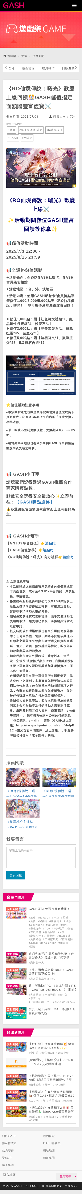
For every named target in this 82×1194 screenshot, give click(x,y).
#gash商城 (63, 935)
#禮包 (64, 925)
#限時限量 (53, 925)
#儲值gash (47, 1052)
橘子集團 (8, 1165)
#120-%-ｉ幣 (37, 1100)
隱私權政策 (9, 1143)
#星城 (64, 917)
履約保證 (49, 1136)
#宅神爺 (43, 921)
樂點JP (7, 1157)
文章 (24, 56)
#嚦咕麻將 (66, 1116)
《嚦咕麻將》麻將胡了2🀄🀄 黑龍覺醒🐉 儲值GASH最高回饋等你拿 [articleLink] (51, 1111)
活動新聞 (38, 56)
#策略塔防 (66, 939)
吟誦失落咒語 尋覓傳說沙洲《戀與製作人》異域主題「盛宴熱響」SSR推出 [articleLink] (51, 957)
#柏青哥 (63, 943)
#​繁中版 (62, 994)
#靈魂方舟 (35, 928)
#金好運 (34, 1052)
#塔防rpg (34, 998)
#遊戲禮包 (35, 932)
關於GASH (9, 1136)
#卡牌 (56, 917)
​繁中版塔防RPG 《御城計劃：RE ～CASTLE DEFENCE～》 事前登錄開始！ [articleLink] (53, 989)
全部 (11, 68)
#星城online (37, 925)
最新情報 (28, 68)
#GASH (13, 138)
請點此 (50, 543)
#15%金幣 (62, 1052)
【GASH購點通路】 (34, 502)
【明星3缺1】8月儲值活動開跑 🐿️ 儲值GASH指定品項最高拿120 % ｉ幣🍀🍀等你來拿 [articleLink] (52, 1096)
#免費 (33, 921)
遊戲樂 (11, 56)
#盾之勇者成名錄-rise (42, 978)
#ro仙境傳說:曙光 (30, 130)
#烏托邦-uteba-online (43, 943)
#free (47, 928)
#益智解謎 (50, 932)
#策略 (33, 917)
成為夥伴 (8, 1150)
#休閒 (61, 932)
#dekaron (44, 917)
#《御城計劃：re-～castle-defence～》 (53, 1002)
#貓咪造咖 (35, 1084)
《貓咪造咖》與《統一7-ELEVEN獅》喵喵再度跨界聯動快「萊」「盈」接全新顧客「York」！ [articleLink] (52, 1079)
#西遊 (32, 946)
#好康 (67, 921)
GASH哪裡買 (52, 1143)
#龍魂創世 (56, 921)
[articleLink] (23, 783)
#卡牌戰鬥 (58, 928)
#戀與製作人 (36, 962)
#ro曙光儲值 (54, 130)
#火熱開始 (35, 994)
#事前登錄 (50, 994)
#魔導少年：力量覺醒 (42, 935)
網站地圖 (49, 1150)
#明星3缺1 (54, 1100)
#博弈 (70, 928)
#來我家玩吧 (51, 939)
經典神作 (48, 68)
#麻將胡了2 (51, 1116)
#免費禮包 (35, 939)
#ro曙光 (27, 138)
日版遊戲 (68, 68)
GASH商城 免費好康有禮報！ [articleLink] (49, 908)
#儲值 (11, 130)
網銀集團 (49, 1157)
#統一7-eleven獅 (54, 1084)
